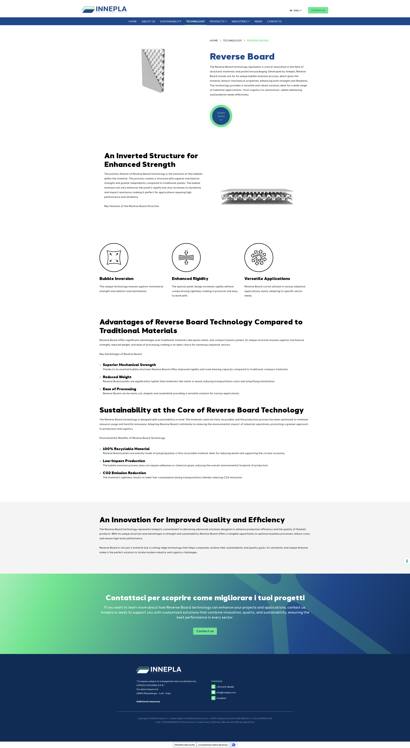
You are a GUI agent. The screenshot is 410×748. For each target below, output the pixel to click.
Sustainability (170, 21)
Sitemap (216, 721)
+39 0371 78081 (225, 686)
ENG (296, 10)
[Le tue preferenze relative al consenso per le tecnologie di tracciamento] (407, 561)
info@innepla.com (226, 692)
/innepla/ (221, 698)
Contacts (274, 21)
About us (148, 21)
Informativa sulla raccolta (185, 745)
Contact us (318, 10)
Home (133, 21)
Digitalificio (248, 721)
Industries (240, 21)
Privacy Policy (187, 721)
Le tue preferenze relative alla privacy (213, 745)
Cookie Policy (203, 721)
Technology (195, 21)
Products (217, 21)
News (258, 21)
